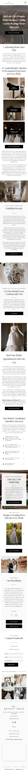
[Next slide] (23, 534)
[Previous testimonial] (12, 615)
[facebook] (13, 722)
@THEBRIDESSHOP (21, 671)
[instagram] (15, 722)
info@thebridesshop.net (14, 649)
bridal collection (14, 156)
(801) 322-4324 (14, 646)
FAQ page (17, 431)
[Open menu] (25, 3)
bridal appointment (11, 166)
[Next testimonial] (16, 615)
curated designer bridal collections (18, 60)
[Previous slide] (4, 534)
